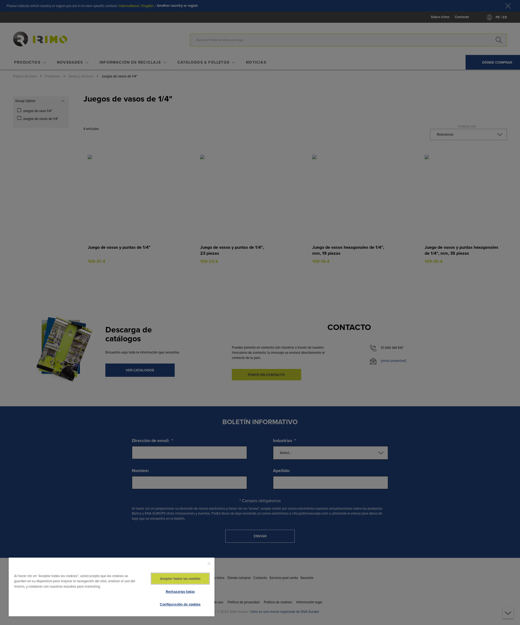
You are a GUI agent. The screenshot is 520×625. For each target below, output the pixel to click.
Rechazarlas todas (180, 591)
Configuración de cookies (180, 604)
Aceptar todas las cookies (180, 578)
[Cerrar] (209, 563)
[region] (111, 586)
